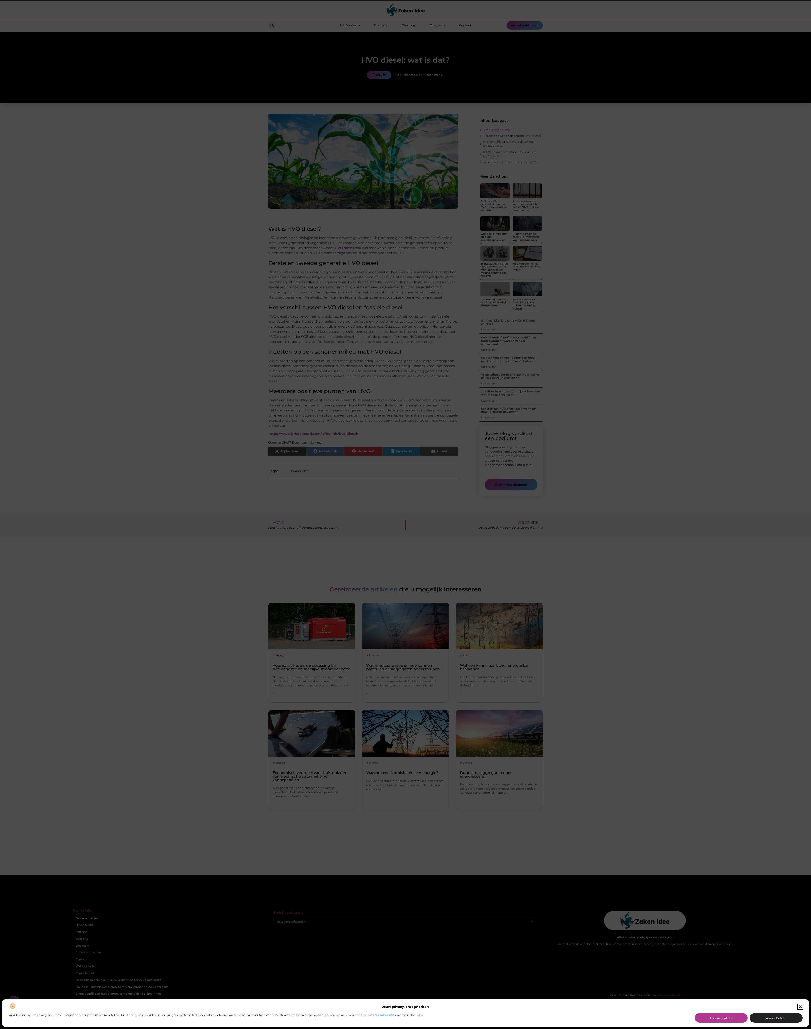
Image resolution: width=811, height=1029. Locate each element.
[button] (800, 1007)
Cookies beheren (776, 1018)
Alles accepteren (721, 1018)
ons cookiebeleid (383, 1015)
